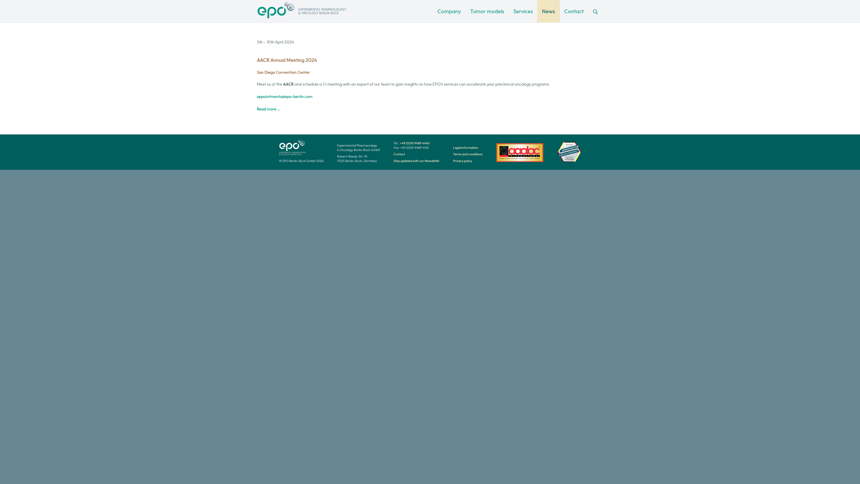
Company (449, 11)
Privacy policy (462, 161)
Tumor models (487, 11)
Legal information (465, 148)
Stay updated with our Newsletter (416, 161)
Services (523, 11)
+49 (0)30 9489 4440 (415, 143)
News (548, 11)
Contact (574, 11)
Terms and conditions (468, 154)
